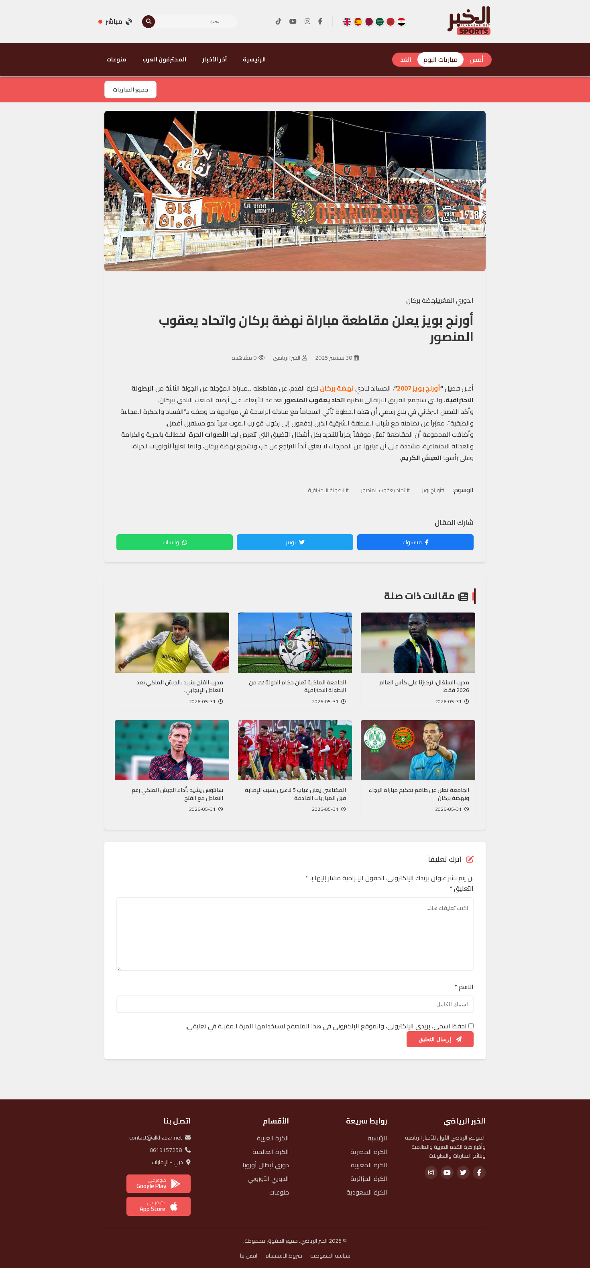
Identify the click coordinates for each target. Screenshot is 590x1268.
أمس (477, 59)
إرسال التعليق (436, 1039)
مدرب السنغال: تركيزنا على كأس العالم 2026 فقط (424, 686)
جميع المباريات (130, 89)
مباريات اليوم (440, 59)
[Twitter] (463, 1172)
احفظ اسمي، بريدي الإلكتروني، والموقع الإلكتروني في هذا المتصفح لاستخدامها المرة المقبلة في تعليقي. (326, 1026)
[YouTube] (293, 21)
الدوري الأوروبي (268, 1178)
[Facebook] (320, 21)
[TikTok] (278, 21)
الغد (405, 59)
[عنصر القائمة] (401, 21)
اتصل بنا (248, 1255)
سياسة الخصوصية (330, 1255)
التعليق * (462, 888)
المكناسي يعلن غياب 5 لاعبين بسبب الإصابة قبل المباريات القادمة (295, 794)
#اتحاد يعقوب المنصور (385, 490)
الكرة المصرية (368, 1152)
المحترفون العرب (164, 59)
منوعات (116, 59)
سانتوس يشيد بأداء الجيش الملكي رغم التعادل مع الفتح (177, 794)
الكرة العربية (273, 1138)
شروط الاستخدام (283, 1255)
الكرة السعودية (366, 1192)
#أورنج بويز (433, 490)
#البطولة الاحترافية (328, 490)
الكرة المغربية (369, 1165)
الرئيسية (254, 59)
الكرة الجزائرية (368, 1178)
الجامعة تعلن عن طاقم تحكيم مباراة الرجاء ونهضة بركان (418, 794)
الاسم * (464, 987)
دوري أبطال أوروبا (265, 1165)
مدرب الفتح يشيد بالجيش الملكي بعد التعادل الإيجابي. (179, 686)
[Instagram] (307, 21)
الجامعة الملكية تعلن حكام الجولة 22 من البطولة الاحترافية (297, 686)
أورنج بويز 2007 (418, 388)
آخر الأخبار (214, 59)
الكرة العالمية (270, 1152)
